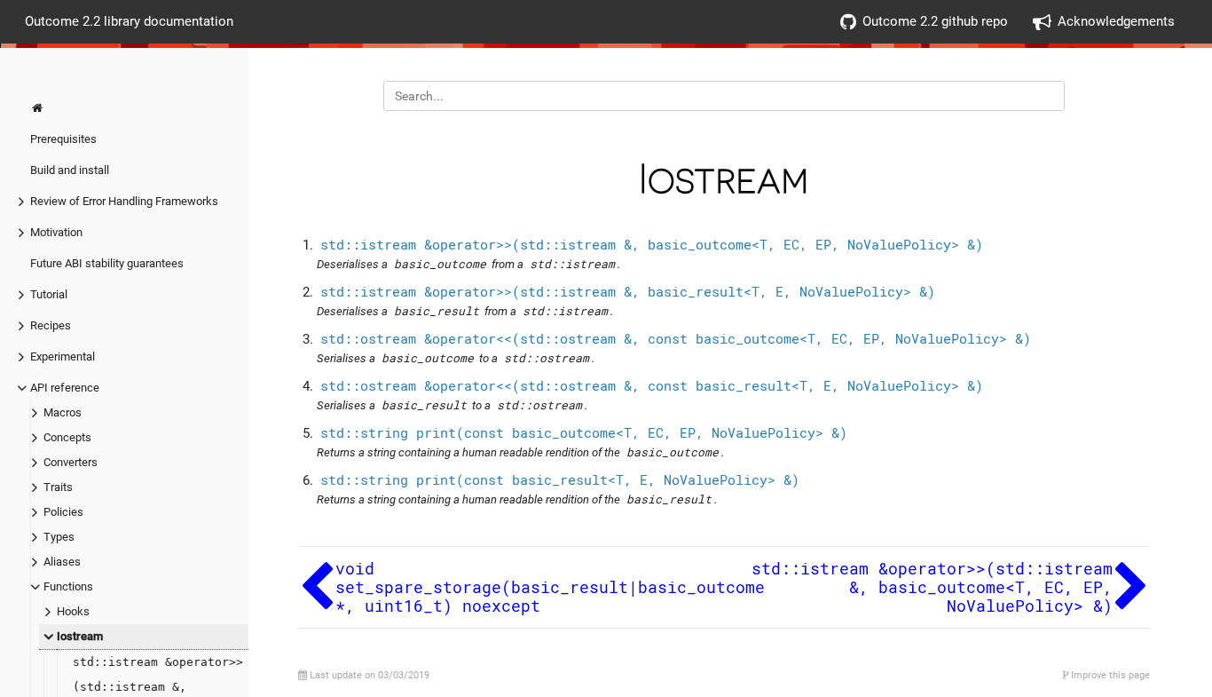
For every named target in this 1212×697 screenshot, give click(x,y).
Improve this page (1109, 675)
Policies (63, 512)
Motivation (56, 232)
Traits (58, 487)
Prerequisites (63, 139)
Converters (70, 462)
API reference (64, 387)
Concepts (67, 437)
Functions (68, 586)
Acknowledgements (1116, 21)
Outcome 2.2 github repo (935, 21)
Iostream (80, 636)
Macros (62, 412)
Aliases (62, 561)
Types (59, 536)
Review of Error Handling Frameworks (124, 201)
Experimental (62, 356)
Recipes (50, 325)
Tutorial (48, 294)
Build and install (69, 170)
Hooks (73, 611)
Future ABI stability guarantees (107, 263)
